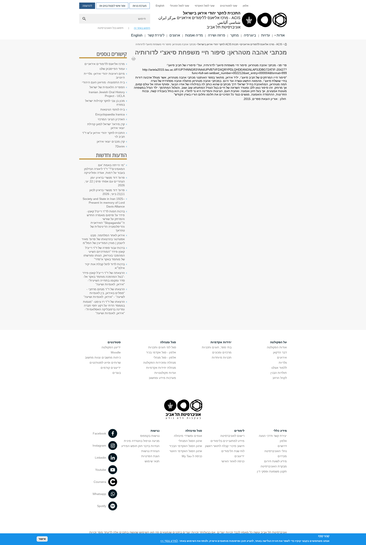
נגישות (155, 430)
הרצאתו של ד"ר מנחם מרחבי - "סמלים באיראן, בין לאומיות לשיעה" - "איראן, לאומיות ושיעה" (104, 292)
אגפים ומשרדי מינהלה (188, 435)
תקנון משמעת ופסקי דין (272, 471)
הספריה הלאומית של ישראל (107, 87)
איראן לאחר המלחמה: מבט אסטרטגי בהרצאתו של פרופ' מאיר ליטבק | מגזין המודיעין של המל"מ (103, 239)
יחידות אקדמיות (221, 342)
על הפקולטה (278, 342)
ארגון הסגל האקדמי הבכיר (185, 446)
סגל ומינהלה (193, 430)
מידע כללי (280, 430)
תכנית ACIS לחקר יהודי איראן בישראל (285, 44)
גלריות (283, 362)
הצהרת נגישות (150, 451)
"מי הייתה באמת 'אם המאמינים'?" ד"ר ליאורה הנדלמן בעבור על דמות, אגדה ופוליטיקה (104, 168)
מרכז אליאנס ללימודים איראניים (105, 64)
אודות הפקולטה (277, 347)
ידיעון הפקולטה (111, 347)
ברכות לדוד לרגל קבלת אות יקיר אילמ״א (105, 266)
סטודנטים (114, 342)
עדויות (265, 35)
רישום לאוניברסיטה (232, 435)
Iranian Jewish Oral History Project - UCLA (107, 94)
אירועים (282, 357)
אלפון (245, 5)
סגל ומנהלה (168, 342)
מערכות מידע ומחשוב (162, 378)
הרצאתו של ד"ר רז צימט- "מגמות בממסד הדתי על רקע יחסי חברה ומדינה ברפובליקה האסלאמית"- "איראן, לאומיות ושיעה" (104, 307)
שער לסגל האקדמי (205, 5)
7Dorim (120, 146)
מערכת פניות (140, 6)
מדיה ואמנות (194, 35)
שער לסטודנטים (228, 5)
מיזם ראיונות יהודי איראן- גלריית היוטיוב (104, 75)
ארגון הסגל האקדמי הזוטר (185, 451)
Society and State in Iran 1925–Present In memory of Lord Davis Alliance (104, 202)
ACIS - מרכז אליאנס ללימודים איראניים (261, 44)
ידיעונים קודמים (111, 367)
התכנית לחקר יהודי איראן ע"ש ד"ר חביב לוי (103, 134)
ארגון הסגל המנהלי (190, 441)
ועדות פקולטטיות (165, 372)
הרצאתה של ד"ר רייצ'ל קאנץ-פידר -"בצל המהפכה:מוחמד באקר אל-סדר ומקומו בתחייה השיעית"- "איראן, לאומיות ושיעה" (103, 278)
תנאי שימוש (152, 461)
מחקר (234, 35)
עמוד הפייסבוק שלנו (112, 68)
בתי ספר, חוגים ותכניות (217, 347)
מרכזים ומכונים (222, 352)
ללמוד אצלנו (279, 367)
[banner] (183, 19)
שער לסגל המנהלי (179, 5)
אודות (281, 35)
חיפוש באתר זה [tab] (142, 28)
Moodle (116, 352)
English (160, 5)
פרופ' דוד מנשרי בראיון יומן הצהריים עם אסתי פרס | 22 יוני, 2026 (104, 181)
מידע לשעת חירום (275, 461)
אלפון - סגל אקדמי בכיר (161, 352)
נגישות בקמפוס (149, 435)
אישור (42, 538)
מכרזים (282, 456)
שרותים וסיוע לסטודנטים (105, 362)
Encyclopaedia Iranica (110, 114)
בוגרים (116, 372)
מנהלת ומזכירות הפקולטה (159, 362)
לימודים (239, 430)
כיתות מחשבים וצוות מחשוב (103, 357)
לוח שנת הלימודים (232, 451)
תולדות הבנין (278, 372)
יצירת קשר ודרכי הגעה (273, 435)
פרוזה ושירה (216, 35)
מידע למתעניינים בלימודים (227, 441)
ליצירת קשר (156, 35)
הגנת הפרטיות (150, 456)
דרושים (282, 446)
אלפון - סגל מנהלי (164, 357)
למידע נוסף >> (169, 540)
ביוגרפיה (250, 35)
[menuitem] (245, 6)
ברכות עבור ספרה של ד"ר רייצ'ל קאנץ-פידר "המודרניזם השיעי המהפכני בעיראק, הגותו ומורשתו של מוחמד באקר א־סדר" (104, 253)
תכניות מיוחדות (222, 357)
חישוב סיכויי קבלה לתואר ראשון (224, 446)
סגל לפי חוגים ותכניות (162, 347)
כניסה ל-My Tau (192, 456)
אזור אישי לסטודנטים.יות (112, 6)
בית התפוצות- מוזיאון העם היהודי (103, 82)
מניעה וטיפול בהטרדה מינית (141, 441)
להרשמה (87, 6)
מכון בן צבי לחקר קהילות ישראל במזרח (105, 102)
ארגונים (174, 35)
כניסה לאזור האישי (232, 461)
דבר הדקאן (280, 352)
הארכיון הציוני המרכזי (111, 119)
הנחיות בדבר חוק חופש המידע (140, 446)
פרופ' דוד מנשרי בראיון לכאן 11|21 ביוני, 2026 (107, 192)
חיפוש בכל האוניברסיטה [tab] (110, 28)
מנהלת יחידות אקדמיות (161, 367)
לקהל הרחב (279, 378)
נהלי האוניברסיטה (275, 451)
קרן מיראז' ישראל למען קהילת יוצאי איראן (106, 126)
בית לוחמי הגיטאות (112, 109)
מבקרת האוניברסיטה (274, 466)
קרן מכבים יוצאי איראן (111, 141)
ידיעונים (239, 456)
